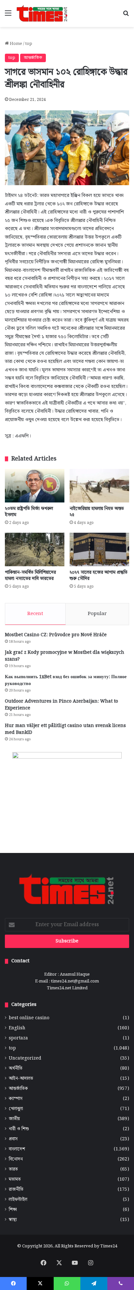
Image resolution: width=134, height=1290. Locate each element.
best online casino (29, 1018)
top (28, 43)
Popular (97, 614)
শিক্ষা (13, 1209)
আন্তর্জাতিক (33, 57)
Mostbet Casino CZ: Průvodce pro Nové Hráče (56, 634)
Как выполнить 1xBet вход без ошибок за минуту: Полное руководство (66, 680)
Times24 (108, 1246)
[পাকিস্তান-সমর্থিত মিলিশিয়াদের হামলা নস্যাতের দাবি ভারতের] (34, 549)
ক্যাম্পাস (15, 1098)
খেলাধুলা (16, 1108)
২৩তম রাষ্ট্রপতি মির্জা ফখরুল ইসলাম (29, 511)
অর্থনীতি (15, 1068)
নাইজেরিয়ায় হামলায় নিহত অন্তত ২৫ (97, 511)
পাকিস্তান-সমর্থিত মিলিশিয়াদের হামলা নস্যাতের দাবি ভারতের (30, 575)
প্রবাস (13, 1139)
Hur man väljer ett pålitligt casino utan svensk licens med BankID (65, 729)
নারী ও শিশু (19, 1129)
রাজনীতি (16, 1189)
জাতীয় (14, 1119)
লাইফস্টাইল (18, 1199)
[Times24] (42, 13)
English (17, 1028)
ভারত (13, 1169)
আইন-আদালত (21, 1078)
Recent (35, 614)
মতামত (15, 1179)
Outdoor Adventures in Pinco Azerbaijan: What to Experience (61, 705)
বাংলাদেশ (17, 1149)
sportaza (18, 1038)
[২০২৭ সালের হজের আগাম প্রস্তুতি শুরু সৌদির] (99, 549)
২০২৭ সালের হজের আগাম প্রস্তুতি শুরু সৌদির (98, 575)
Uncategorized (25, 1058)
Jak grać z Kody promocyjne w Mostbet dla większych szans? (64, 656)
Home (15, 43)
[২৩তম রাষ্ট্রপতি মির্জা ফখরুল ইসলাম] (34, 485)
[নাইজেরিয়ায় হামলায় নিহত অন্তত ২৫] (99, 485)
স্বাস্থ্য (13, 1219)
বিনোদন (16, 1159)
